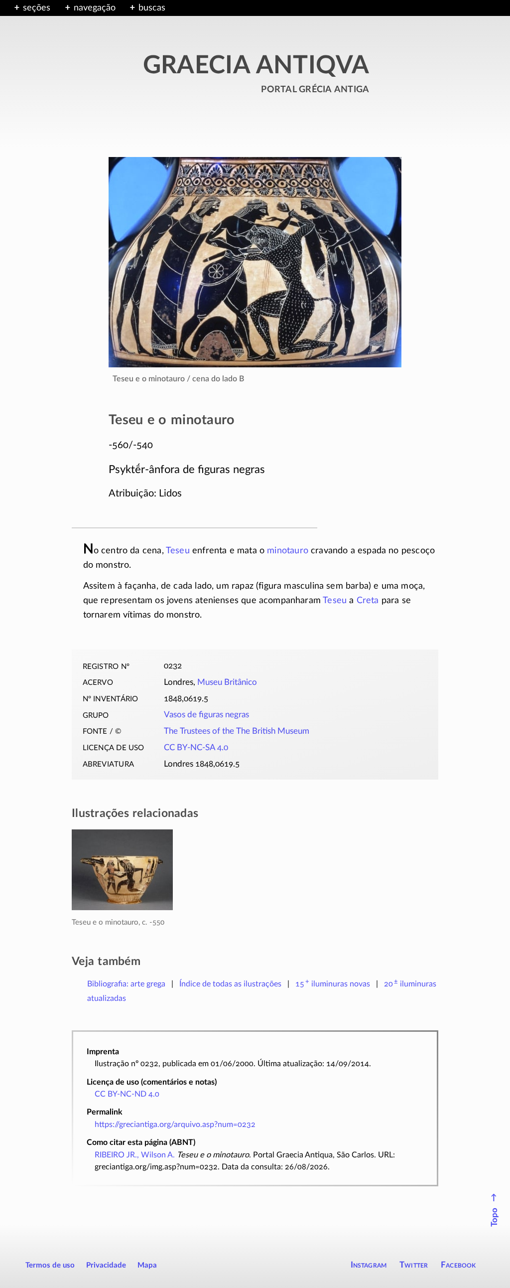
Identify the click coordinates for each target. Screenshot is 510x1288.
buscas (151, 7)
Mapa (147, 1265)
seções (36, 7)
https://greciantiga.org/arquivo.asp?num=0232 (175, 1124)
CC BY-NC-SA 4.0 (196, 748)
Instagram (369, 1265)
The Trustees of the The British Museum (236, 731)
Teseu (178, 550)
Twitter (413, 1265)
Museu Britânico (227, 682)
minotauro (287, 550)
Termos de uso (50, 1265)
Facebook (458, 1265)
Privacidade (106, 1265)
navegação (95, 7)
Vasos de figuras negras (206, 715)
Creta (368, 600)
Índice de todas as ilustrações (230, 984)
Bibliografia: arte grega (126, 984)
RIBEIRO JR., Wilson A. (135, 1155)
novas (332, 984)
